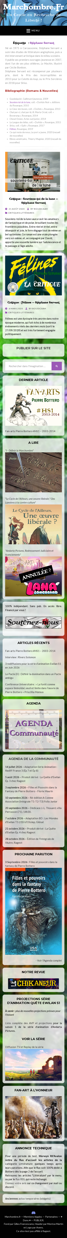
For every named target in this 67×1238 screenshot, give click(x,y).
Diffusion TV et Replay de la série (24, 1046)
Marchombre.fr (13, 1216)
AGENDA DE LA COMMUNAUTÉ (34, 759)
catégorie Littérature (19, 1163)
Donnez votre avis (15, 1183)
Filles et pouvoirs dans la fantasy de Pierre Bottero (31, 863)
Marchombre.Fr (33, 7)
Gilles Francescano (24, 1223)
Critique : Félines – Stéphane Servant (33, 302)
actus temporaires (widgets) (35, 1198)
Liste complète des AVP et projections (28, 1023)
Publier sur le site (33, 348)
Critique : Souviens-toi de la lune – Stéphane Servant (33, 201)
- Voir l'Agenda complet (49, 960)
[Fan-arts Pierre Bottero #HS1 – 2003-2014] (33, 406)
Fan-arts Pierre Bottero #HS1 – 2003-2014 (30, 431)
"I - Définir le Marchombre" (19, 450)
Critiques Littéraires (21, 213)
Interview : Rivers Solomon (20, 657)
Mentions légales (33, 1216)
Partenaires (51, 1216)
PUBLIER (38, 1220)
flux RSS (20, 1179)
